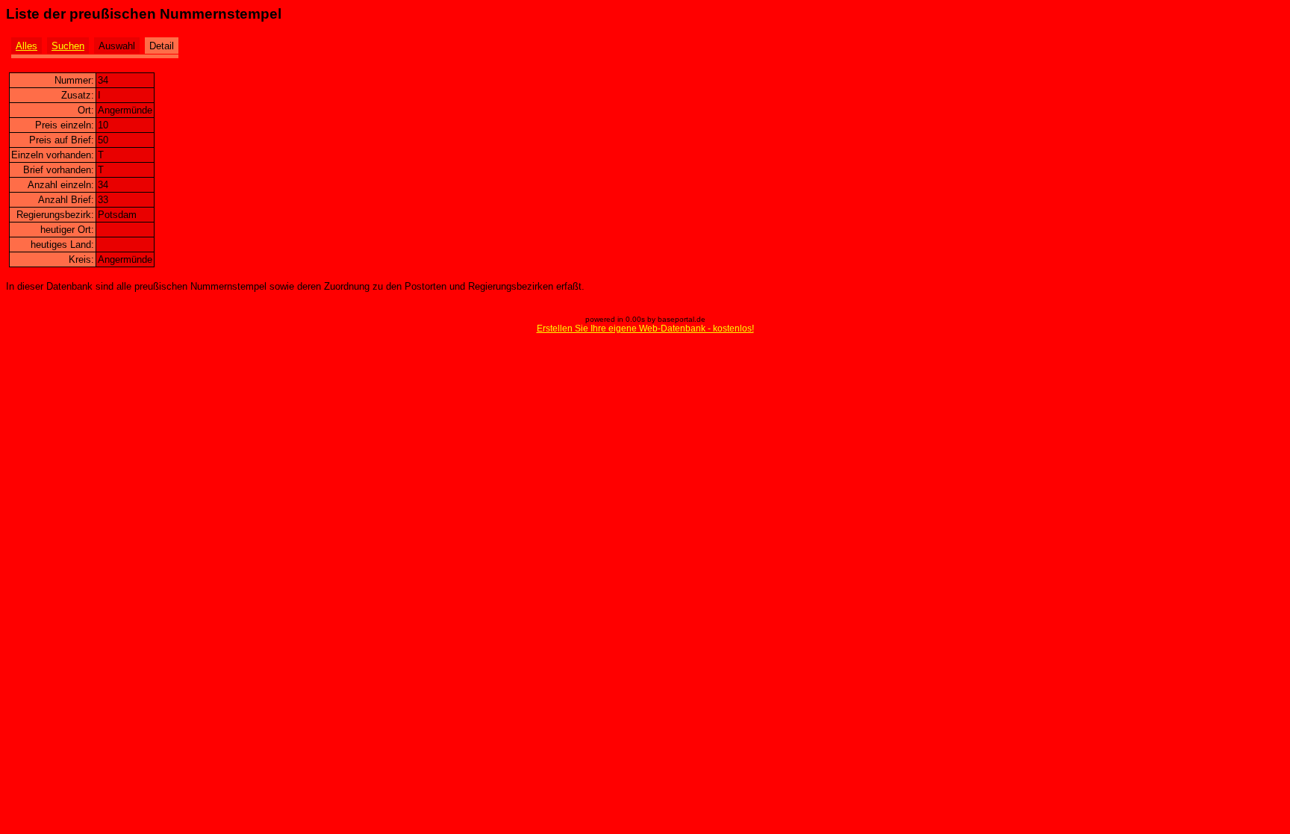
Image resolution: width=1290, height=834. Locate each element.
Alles (26, 46)
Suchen (68, 46)
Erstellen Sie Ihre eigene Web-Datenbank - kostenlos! (645, 328)
